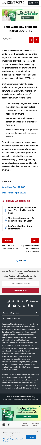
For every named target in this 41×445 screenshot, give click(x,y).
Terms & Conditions (12, 397)
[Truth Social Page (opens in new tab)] (27, 301)
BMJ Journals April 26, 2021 (15, 193)
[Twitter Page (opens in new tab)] (13, 301)
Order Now (27, 416)
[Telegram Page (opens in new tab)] (17, 301)
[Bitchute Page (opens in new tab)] (19, 306)
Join (24, 260)
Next (34, 240)
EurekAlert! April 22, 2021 (13, 187)
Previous (8, 240)
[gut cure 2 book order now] (20, 20)
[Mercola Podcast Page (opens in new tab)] (28, 306)
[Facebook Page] (9, 425)
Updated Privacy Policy (27, 397)
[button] (31, 40)
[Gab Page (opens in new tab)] (22, 301)
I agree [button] (31, 437)
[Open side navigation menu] (4, 3)
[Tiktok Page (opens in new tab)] (9, 306)
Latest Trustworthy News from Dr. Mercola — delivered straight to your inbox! (20, 277)
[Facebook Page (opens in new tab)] (4, 301)
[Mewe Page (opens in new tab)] (34, 301)
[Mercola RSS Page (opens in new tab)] (32, 306)
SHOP (34, 3)
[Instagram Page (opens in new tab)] (8, 301)
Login (17, 260)
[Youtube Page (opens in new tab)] (14, 306)
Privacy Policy (8, 439)
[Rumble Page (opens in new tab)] (24, 306)
